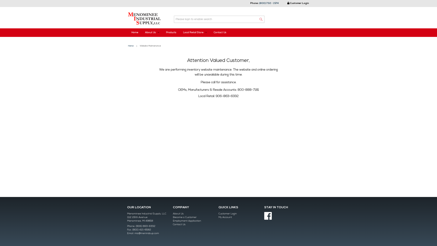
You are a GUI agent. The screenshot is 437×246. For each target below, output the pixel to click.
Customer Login (299, 3)
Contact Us (220, 32)
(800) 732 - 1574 (269, 3)
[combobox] (219, 19)
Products (171, 32)
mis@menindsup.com (147, 233)
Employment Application (187, 221)
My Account (225, 217)
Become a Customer (185, 217)
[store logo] (144, 18)
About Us (178, 214)
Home (134, 32)
